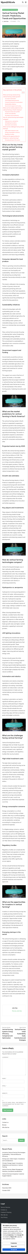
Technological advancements (12, 100)
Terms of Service (5, 1207)
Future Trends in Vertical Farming (10, 9)
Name (4, 1078)
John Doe (6, 21)
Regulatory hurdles (9, 134)
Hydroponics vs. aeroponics (11, 121)
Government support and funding (13, 106)
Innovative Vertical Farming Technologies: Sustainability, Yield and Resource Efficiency (13, 1154)
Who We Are (5, 1127)
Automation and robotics (11, 124)
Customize (14, 1243)
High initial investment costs (11, 130)
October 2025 (6, 1190)
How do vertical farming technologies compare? (13, 118)
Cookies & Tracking (6, 1212)
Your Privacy (4, 1217)
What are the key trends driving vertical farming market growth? (11, 96)
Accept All (14, 1249)
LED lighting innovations (10, 123)
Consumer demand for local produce (14, 102)
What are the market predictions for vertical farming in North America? (12, 109)
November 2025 (6, 1188)
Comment (5, 1057)
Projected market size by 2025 (12, 111)
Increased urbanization (10, 98)
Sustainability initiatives (10, 104)
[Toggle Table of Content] (22, 92)
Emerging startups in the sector (12, 140)
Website (4, 1093)
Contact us (5, 1122)
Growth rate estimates (10, 113)
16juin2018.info (8, 2)
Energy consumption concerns (12, 132)
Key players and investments (12, 115)
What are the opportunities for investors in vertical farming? (11, 137)
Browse (4, 1125)
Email (4, 1086)
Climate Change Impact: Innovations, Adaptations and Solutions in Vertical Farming (12, 1165)
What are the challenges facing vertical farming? (13, 127)
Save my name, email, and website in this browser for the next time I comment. (14, 1104)
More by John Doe (17, 1011)
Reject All (14, 1246)
